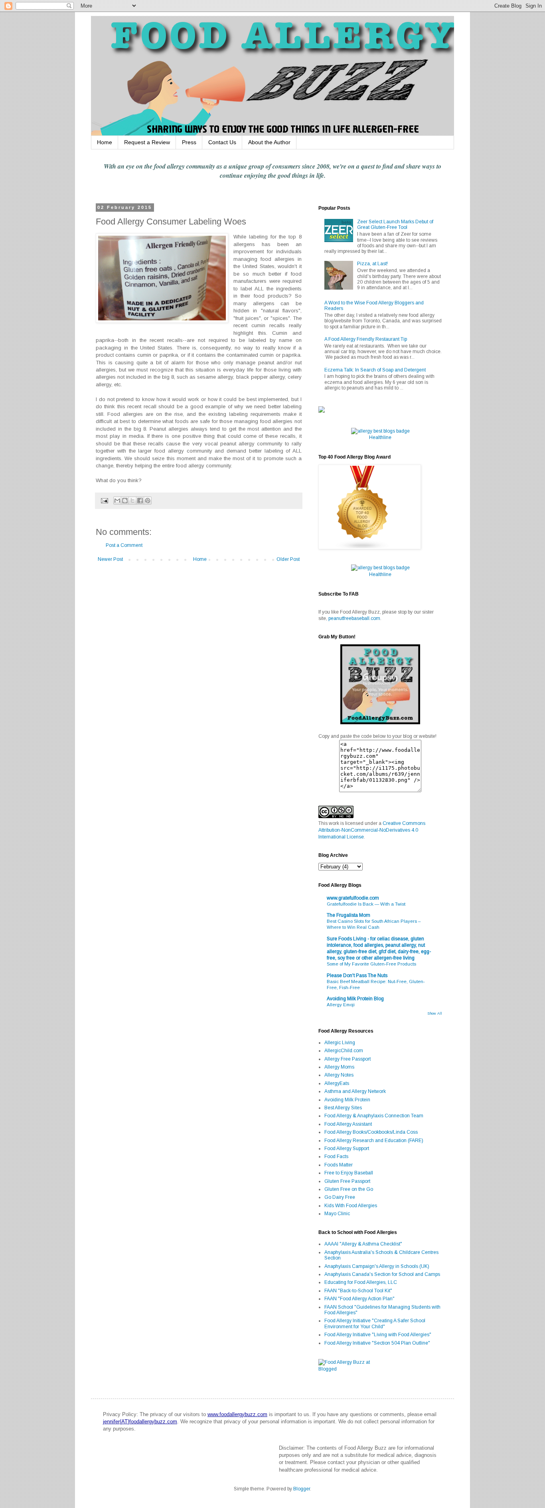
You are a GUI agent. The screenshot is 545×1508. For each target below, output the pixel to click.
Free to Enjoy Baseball (348, 1173)
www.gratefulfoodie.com (353, 898)
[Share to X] (132, 501)
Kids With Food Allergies (350, 1205)
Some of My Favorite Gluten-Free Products (371, 964)
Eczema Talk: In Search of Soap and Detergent (375, 370)
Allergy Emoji (341, 1004)
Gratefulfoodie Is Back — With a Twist (366, 904)
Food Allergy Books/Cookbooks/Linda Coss (371, 1132)
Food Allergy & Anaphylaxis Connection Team (373, 1116)
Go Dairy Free (339, 1197)
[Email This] (117, 501)
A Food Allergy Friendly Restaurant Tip (365, 339)
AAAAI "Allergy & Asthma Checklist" (363, 1244)
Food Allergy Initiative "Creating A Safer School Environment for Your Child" (374, 1323)
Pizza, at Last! (372, 263)
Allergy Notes (338, 1075)
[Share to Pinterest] (148, 501)
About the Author (269, 142)
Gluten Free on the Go (348, 1189)
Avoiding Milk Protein (347, 1100)
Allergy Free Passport (347, 1059)
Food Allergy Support (346, 1148)
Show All (434, 1013)
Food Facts (336, 1156)
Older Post (288, 559)
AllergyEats (336, 1083)
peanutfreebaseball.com (354, 618)
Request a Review (147, 142)
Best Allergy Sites (343, 1108)
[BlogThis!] (125, 501)
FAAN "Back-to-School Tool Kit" (358, 1290)
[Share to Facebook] (140, 501)
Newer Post (110, 559)
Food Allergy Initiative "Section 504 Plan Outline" (377, 1343)
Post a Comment (124, 545)
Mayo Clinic (337, 1213)
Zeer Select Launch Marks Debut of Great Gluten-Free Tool (395, 224)
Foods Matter (338, 1165)
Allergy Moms (339, 1067)
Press (189, 142)
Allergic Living (339, 1042)
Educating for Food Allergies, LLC (360, 1282)
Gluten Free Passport (347, 1181)
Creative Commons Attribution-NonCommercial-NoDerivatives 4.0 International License (371, 830)
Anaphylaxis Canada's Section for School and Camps (382, 1274)
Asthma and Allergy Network (355, 1091)
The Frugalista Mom (348, 915)
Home (104, 142)
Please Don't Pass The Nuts (357, 975)
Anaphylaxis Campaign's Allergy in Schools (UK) (376, 1266)
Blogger (301, 1489)
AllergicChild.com (343, 1050)
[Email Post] (104, 500)
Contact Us (222, 142)
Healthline (380, 437)
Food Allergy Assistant (348, 1124)
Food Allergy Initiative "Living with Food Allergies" (377, 1334)
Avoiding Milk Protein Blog (355, 998)
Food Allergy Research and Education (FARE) (373, 1140)
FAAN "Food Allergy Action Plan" (359, 1298)
